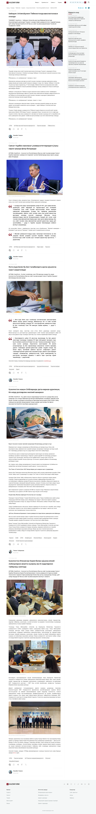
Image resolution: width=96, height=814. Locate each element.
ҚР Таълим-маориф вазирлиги (34, 758)
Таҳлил (60, 2)
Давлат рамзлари (42, 798)
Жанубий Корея (14, 761)
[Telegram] (18, 129)
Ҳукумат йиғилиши (43, 366)
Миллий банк (38, 538)
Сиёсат (8, 795)
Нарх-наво (40, 247)
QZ (73, 2)
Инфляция (28, 538)
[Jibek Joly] (81, 8)
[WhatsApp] (14, 129)
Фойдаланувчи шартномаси (45, 792)
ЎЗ (85, 2)
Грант (17, 369)
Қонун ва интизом (30, 8)
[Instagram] (10, 129)
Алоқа (71, 795)
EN (77, 2)
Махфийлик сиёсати (43, 795)
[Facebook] (22, 129)
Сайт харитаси (73, 792)
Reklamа (72, 798)
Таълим (47, 247)
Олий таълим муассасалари (24, 541)
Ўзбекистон (51, 125)
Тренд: (8, 7)
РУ (75, 2)
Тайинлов (17, 8)
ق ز (83, 2)
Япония (11, 541)
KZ (70, 2)
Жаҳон (8, 803)
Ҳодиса (23, 8)
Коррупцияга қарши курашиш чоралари (48, 800)
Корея (55, 538)
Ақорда (12, 8)
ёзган (14, 752)
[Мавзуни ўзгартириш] (66, 2)
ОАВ (16, 538)
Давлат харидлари (43, 803)
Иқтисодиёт (47, 538)
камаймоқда (47, 361)
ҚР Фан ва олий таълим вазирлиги (24, 125)
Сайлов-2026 (53, 8)
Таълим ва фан (41, 125)
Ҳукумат (11, 369)
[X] (26, 129)
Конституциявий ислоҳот (42, 8)
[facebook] (74, 784)
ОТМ (10, 125)
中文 (80, 2)
